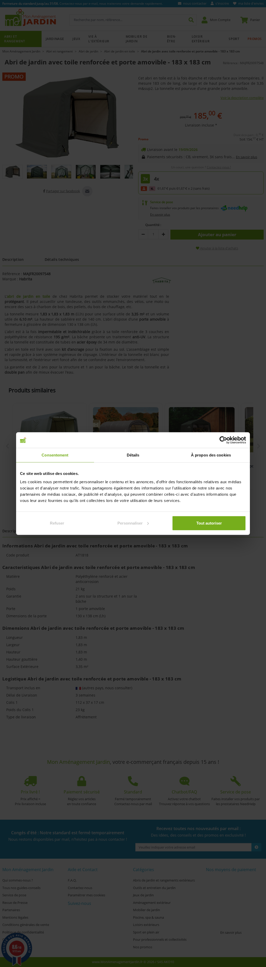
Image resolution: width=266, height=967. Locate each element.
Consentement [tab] (55, 455)
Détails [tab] (133, 455)
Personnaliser (130, 523)
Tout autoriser (209, 523)
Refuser (57, 523)
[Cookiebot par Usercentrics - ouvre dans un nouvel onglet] (223, 440)
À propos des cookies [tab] (211, 455)
